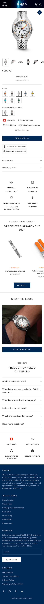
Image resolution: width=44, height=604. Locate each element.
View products (22, 350)
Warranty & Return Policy (12, 584)
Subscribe (11, 559)
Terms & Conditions (10, 576)
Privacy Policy (8, 580)
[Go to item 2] (13, 62)
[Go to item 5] (35, 62)
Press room (7, 519)
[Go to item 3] (20, 62)
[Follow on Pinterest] (16, 591)
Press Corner (7, 523)
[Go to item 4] (28, 62)
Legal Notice (7, 572)
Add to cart (22, 138)
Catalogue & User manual (13, 508)
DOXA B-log (7, 516)
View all (22, 285)
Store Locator (8, 500)
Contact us (6, 512)
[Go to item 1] (5, 62)
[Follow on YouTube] (22, 591)
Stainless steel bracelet (15, 271)
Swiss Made (7, 504)
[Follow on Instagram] (9, 591)
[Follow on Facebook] (3, 591)
